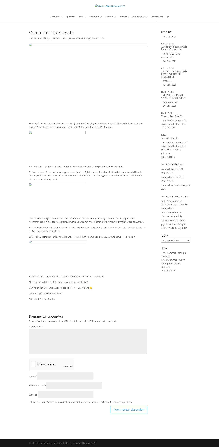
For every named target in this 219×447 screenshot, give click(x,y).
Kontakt (124, 17)
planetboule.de (168, 270)
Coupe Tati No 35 (171, 116)
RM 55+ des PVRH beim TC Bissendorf (173, 96)
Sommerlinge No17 (170, 177)
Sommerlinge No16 (170, 185)
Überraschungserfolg (171, 216)
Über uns (54, 17)
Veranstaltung (83, 38)
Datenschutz (138, 17)
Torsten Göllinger (42, 38)
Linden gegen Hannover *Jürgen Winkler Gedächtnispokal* (174, 224)
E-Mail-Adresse (37, 385)
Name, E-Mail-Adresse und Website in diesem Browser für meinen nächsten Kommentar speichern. (82, 401)
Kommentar (36, 326)
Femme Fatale (169, 138)
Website (33, 394)
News (72, 38)
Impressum (157, 17)
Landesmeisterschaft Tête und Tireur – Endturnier (174, 73)
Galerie (109, 17)
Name (33, 376)
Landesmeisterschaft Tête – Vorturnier (174, 48)
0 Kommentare (99, 38)
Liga (81, 17)
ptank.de (165, 267)
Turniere (94, 17)
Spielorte (70, 17)
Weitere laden (168, 156)
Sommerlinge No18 (170, 169)
